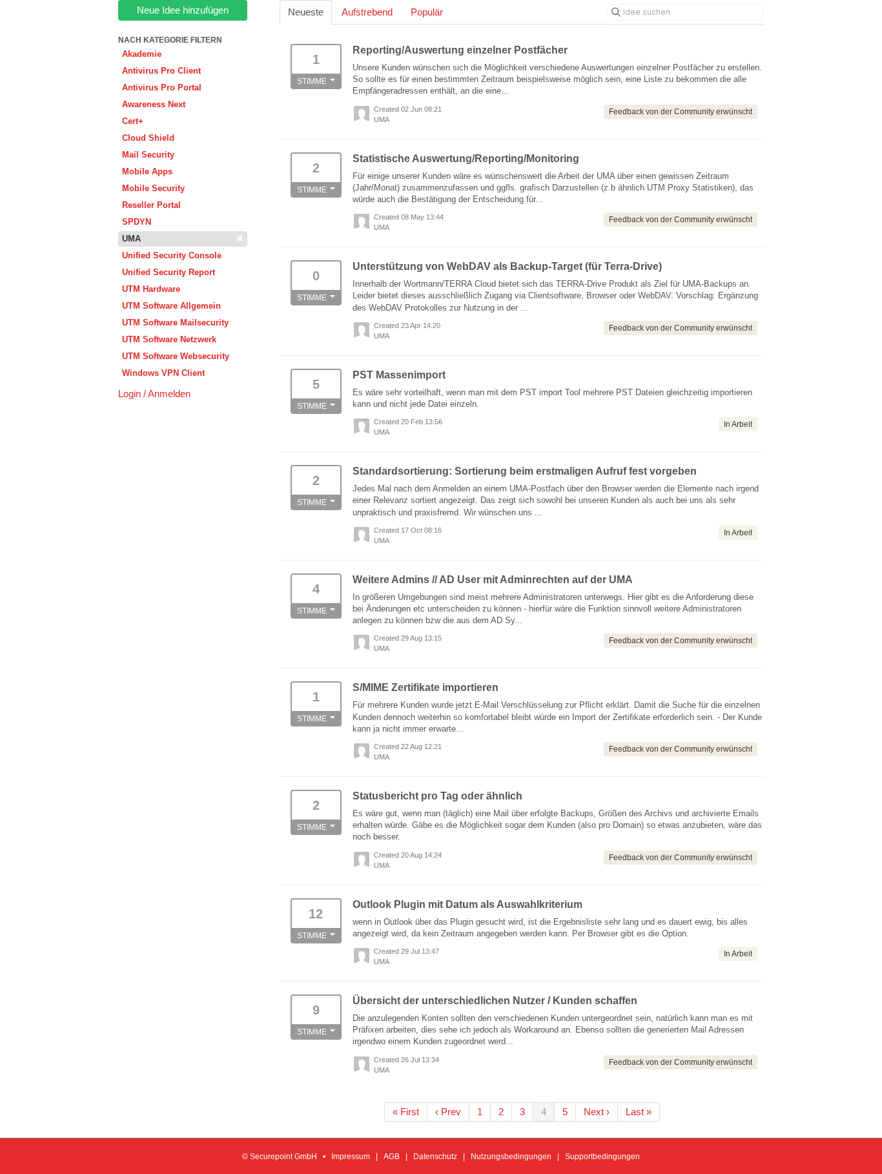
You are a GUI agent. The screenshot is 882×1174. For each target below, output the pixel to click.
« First (406, 1111)
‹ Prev (448, 1111)
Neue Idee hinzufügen (183, 10)
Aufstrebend (367, 11)
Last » (638, 1111)
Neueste (305, 11)
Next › (597, 1111)
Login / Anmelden (154, 393)
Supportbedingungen (602, 1156)
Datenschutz (435, 1156)
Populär (427, 11)
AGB (392, 1156)
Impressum (350, 1156)
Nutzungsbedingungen (511, 1156)
